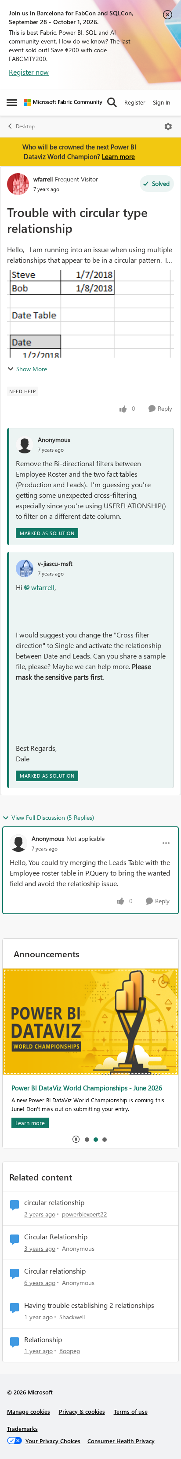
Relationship (43, 1339)
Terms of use (131, 1411)
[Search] (112, 102)
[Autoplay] (76, 1139)
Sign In (161, 102)
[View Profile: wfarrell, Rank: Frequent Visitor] (18, 184)
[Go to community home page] (63, 102)
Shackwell (72, 1317)
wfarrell (43, 179)
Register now (29, 71)
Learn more (118, 156)
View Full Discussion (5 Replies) (52, 817)
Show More (31, 369)
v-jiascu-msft (55, 563)
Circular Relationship (55, 1236)
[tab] (86, 1139)
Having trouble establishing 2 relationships (89, 1305)
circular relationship (54, 1202)
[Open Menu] (168, 126)
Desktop (25, 126)
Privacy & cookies (82, 1411)
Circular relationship (55, 1271)
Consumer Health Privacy (121, 1441)
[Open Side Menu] (12, 102)
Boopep (69, 1351)
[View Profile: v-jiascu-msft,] (24, 568)
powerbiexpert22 (84, 1214)
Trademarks (22, 1428)
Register (134, 102)
